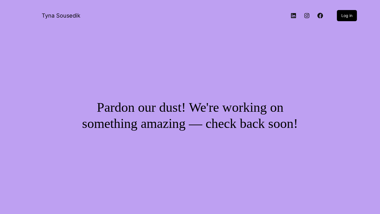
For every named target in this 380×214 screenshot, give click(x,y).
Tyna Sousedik (61, 15)
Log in (346, 15)
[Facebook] (320, 15)
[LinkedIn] (293, 15)
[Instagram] (306, 15)
